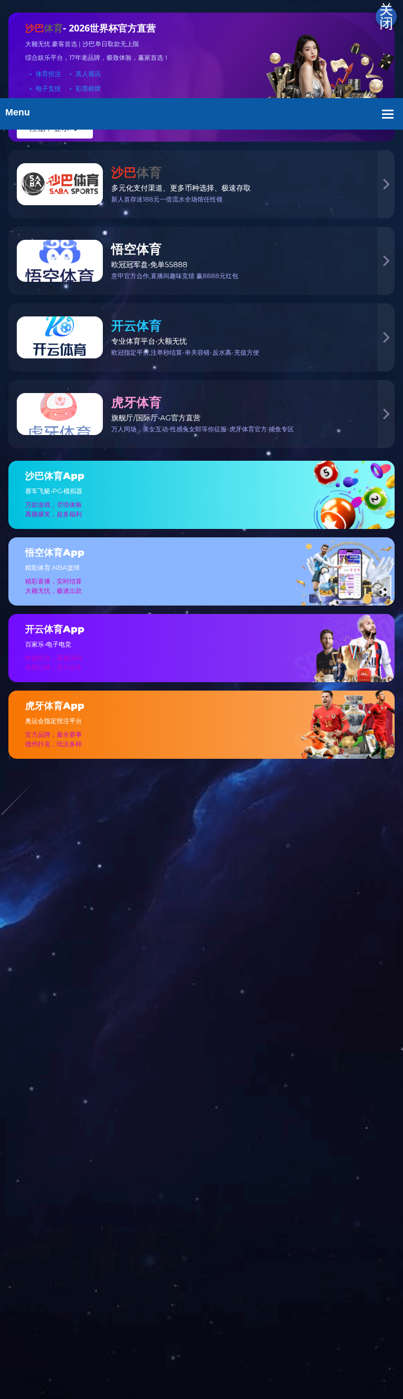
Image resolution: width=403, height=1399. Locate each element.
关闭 (386, 16)
